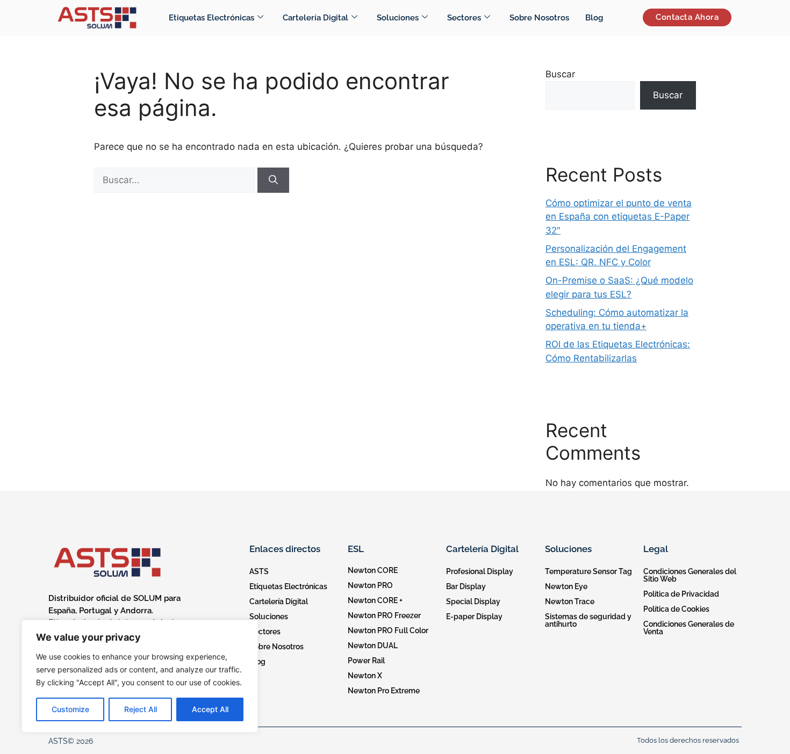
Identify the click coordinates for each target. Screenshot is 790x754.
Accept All (210, 709)
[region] (139, 676)
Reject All (140, 709)
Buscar (560, 74)
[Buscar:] (175, 180)
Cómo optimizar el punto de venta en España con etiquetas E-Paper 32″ (618, 217)
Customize (70, 709)
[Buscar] (273, 180)
